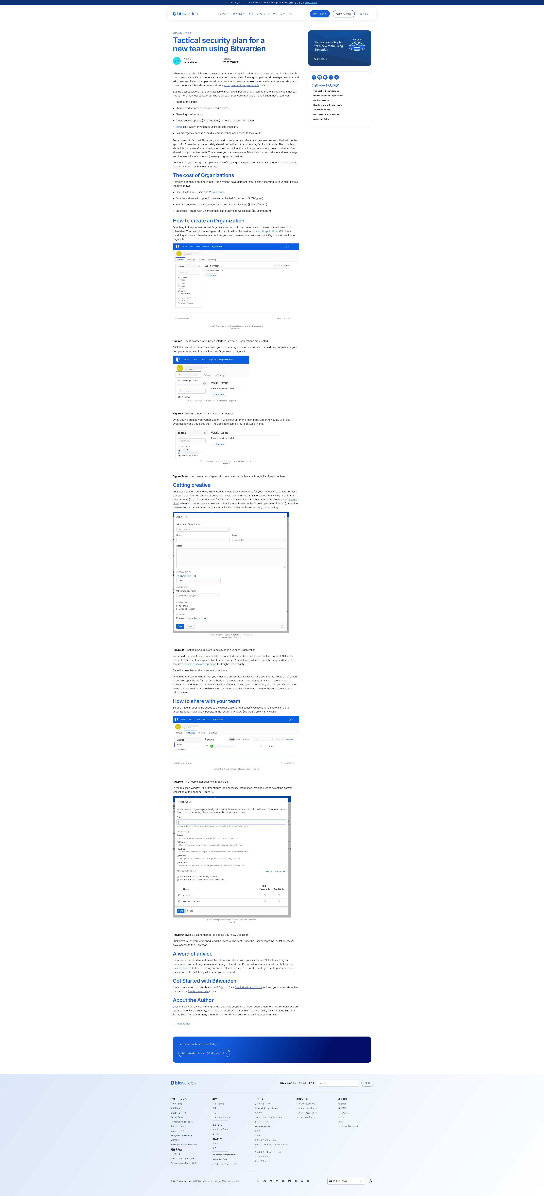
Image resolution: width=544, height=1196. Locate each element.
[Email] (331, 77)
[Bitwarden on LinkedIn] (289, 1181)
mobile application (267, 231)
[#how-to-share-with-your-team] (171, 701)
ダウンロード (263, 13)
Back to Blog (184, 1023)
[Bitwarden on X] (258, 1181)
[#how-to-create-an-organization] (171, 220)
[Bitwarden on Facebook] (296, 1181)
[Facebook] (319, 77)
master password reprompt (200, 664)
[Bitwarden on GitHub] (277, 1181)
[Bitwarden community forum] (271, 1181)
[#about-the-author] (171, 1000)
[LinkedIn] (325, 77)
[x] (314, 77)
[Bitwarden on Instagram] (302, 1181)
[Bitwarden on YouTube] (283, 1181)
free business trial (198, 991)
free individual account (248, 987)
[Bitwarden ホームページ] (185, 14)
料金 (251, 13)
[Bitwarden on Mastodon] (308, 1181)
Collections (218, 192)
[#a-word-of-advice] (171, 954)
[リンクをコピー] (336, 77)
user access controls (185, 968)
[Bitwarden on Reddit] (264, 1181)
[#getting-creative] (171, 485)
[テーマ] (370, 1181)
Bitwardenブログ (182, 33)
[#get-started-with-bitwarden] (171, 981)
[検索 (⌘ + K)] (291, 13)
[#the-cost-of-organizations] (171, 175)
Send (179, 126)
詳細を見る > (311, 2)
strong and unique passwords (241, 85)
